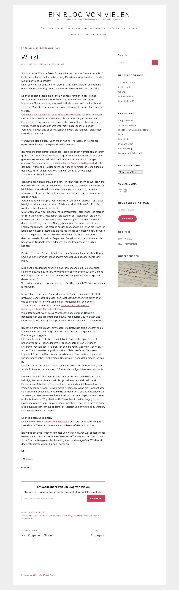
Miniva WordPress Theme (44, 575)
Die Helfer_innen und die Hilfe (133, 130)
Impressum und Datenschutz (89, 35)
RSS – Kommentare (127, 243)
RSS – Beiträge (125, 239)
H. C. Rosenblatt (55, 64)
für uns (121, 91)
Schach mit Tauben (127, 82)
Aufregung (98, 533)
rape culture (41, 516)
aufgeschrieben (126, 120)
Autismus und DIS (127, 125)
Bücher (114, 28)
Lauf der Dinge (37, 512)
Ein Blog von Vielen (89, 15)
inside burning (125, 87)
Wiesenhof (26, 518)
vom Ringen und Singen (37, 533)
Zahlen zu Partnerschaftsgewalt (77, 163)
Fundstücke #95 (126, 101)
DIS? (120, 134)
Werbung (95, 516)
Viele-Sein (130, 28)
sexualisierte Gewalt (60, 516)
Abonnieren (96, 498)
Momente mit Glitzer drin (130, 153)
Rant (30, 516)
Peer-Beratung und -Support (86, 28)
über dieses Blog (52, 28)
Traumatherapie (80, 516)
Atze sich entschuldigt (57, 421)
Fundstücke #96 (126, 96)
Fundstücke (124, 139)
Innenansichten (125, 144)
